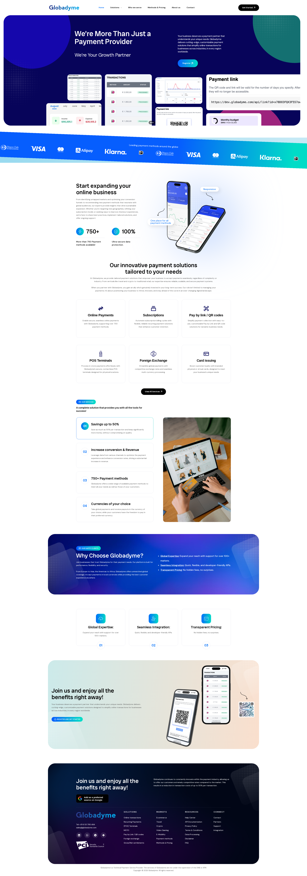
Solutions (130, 812)
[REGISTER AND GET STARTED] (55, 719)
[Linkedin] (79, 835)
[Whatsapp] (87, 835)
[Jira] (103, 835)
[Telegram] (95, 835)
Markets (161, 812)
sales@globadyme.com (86, 827)
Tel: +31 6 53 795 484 (85, 824)
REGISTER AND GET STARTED (68, 719)
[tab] (115, 428)
